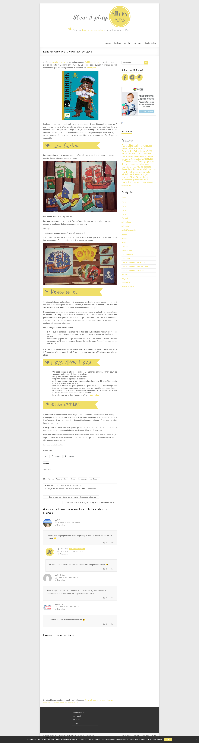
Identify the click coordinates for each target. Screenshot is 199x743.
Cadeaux (126, 156)
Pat (58, 520)
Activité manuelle (128, 230)
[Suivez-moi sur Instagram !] (132, 75)
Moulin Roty (141, 175)
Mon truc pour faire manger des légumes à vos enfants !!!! (90, 503)
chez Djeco (91, 68)
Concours (125, 159)
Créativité (147, 158)
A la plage (125, 226)
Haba (141, 164)
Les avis (127, 43)
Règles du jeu (150, 43)
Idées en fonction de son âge (132, 270)
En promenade (127, 254)
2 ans (123, 198)
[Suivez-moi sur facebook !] (124, 75)
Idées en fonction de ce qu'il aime (134, 266)
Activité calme (61, 479)
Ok (168, 739)
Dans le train (69, 489)
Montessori (135, 172)
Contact (75, 723)
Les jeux (117, 43)
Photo (148, 180)
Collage (150, 156)
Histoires (146, 164)
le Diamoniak (93, 395)
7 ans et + (125, 218)
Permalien (61, 525)
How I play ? (137, 43)
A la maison (60, 489)
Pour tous (127, 182)
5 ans (48, 489)
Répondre (109, 543)
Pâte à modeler (140, 182)
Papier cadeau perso (129, 180)
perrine (60, 604)
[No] (196, 739)
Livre (153, 170)
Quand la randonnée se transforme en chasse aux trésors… (71, 497)
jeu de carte (94, 479)
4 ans (123, 206)
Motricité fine (129, 174)
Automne (142, 151)
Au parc (124, 234)
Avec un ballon (138, 154)
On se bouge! (143, 177)
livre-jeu (125, 172)
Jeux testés (128, 169)
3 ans (123, 202)
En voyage (82, 479)
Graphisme (134, 164)
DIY (123, 161)
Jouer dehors (143, 169)
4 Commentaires (90, 489)
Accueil (108, 43)
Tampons (128, 185)
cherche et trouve (59, 62)
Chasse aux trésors (139, 156)
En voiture (125, 258)
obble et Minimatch (94, 62)
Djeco (72, 479)
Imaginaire (125, 167)
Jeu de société (144, 167)
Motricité (146, 172)
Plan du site (76, 720)
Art (135, 151)
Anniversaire (139, 148)
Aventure (147, 154)
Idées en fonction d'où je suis (133, 262)
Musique (148, 174)
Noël (132, 177)
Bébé (123, 242)
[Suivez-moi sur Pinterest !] (139, 75)
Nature (125, 177)
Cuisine (124, 246)
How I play (50, 485)
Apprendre (127, 151)
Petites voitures (127, 287)
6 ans (53, 489)
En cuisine (134, 161)
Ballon (124, 238)
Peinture (142, 180)
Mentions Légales (78, 712)
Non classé (125, 283)
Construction (136, 159)
